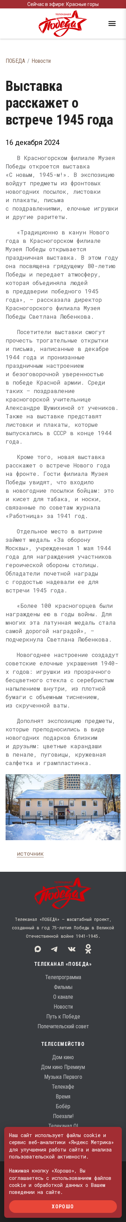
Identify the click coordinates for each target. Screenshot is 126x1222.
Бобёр (63, 1106)
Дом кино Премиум (63, 1067)
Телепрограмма (63, 977)
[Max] (37, 949)
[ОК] (88, 949)
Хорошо (63, 1206)
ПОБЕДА (15, 61)
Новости (41, 61)
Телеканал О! (63, 1126)
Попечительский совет (63, 1026)
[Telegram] (54, 949)
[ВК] (71, 949)
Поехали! (63, 1116)
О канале (63, 997)
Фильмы (63, 987)
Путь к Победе (63, 1016)
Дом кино (63, 1057)
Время (63, 1096)
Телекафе (63, 1086)
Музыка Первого (63, 1077)
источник (30, 853)
